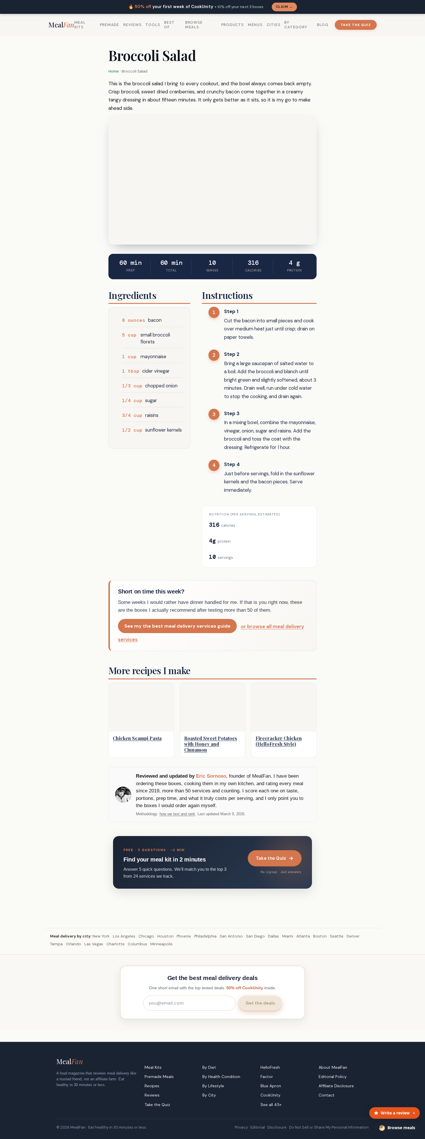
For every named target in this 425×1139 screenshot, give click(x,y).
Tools (152, 25)
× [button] (414, 1113)
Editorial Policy (333, 1076)
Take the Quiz (356, 25)
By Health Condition (221, 1076)
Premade (109, 25)
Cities (273, 25)
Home (113, 71)
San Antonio (231, 936)
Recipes (152, 1085)
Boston (320, 936)
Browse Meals (194, 24)
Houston (165, 936)
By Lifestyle (213, 1085)
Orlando (73, 944)
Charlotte (115, 944)
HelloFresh (270, 1067)
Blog (322, 25)
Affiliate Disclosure (336, 1085)
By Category (295, 24)
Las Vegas (93, 944)
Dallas (273, 936)
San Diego (255, 936)
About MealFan (333, 1067)
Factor (266, 1076)
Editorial (257, 1127)
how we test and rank (177, 814)
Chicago (146, 936)
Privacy (241, 1127)
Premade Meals (159, 1076)
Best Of (169, 24)
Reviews (132, 25)
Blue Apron (270, 1085)
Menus (255, 25)
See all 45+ (271, 1104)
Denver (353, 936)
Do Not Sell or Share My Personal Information (329, 1127)
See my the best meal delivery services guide (177, 626)
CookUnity (270, 1095)
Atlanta (303, 936)
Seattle (336, 936)
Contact (327, 1095)
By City (209, 1095)
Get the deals (260, 1003)
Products (232, 25)
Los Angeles (124, 936)
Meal (61, 24)
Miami (287, 936)
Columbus (137, 944)
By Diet (209, 1067)
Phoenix (184, 936)
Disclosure (277, 1127)
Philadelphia (205, 936)
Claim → (284, 6)
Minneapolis (161, 944)
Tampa (56, 944)
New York (101, 936)
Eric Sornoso (211, 776)
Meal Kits (80, 24)
